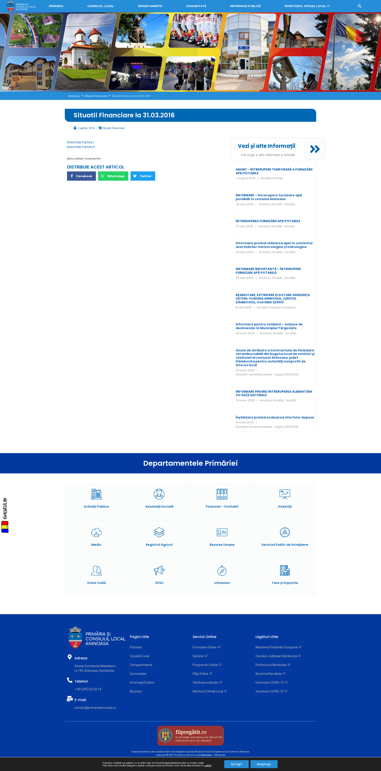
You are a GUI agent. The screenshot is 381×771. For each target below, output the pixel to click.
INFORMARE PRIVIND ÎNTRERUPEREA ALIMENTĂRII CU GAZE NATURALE (274, 393)
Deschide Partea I (80, 142)
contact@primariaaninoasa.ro (95, 707)
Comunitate (138, 673)
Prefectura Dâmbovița (272, 665)
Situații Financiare (96, 96)
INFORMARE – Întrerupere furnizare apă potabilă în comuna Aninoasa (269, 197)
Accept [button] (236, 764)
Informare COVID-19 (270, 682)
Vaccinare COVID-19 (270, 691)
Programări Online (206, 665)
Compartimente (141, 665)
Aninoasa (74, 96)
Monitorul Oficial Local (208, 691)
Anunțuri (265, 204)
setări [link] (207, 765)
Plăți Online (201, 673)
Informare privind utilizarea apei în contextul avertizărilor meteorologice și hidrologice (274, 245)
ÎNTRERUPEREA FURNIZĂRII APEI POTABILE (268, 221)
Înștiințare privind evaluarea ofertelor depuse (275, 417)
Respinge (264, 764)
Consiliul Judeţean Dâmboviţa (277, 656)
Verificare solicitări (206, 682)
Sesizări (199, 656)
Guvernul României (269, 673)
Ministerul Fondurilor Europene (277, 647)
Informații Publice (142, 682)
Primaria (136, 647)
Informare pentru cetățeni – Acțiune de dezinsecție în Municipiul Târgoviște (269, 326)
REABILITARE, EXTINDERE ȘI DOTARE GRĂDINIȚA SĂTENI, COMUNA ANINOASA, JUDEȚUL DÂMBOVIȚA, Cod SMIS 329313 (273, 299)
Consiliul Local (139, 656)
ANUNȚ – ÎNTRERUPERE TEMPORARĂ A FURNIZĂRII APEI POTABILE (274, 171)
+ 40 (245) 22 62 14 (88, 689)
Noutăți (266, 178)
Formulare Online (205, 647)
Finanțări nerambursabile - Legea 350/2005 (267, 374)
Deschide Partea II (81, 147)
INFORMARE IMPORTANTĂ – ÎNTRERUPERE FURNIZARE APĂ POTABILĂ (268, 271)
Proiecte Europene (282, 307)
